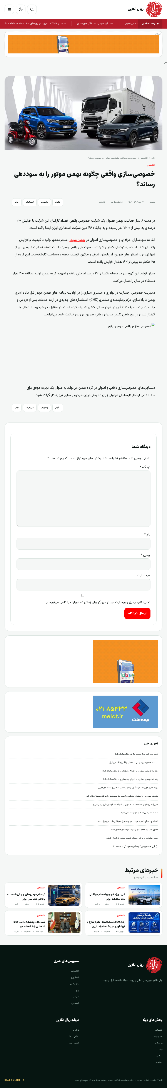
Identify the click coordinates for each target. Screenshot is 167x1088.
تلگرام (57, 202)
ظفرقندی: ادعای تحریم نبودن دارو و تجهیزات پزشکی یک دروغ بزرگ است (127, 821)
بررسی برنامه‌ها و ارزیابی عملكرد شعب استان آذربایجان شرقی (132, 838)
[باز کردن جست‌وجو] (32, 9)
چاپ (17, 202)
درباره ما (75, 1030)
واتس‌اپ (44, 202)
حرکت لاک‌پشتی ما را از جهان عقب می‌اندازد (139, 812)
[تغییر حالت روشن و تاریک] (20, 9)
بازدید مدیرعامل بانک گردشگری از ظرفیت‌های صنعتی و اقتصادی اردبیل (128, 787)
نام (147, 534)
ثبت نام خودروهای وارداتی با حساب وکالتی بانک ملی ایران (133, 762)
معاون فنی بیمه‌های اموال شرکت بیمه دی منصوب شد (134, 829)
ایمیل (145, 555)
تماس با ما (74, 1036)
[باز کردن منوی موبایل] (9, 9)
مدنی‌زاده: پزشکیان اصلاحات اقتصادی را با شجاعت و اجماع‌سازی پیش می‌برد (125, 804)
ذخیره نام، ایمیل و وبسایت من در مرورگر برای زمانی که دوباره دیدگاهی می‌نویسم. (98, 602)
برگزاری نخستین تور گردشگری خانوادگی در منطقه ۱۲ (135, 846)
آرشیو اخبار (74, 1043)
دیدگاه (145, 467)
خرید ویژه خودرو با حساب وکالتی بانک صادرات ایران (136, 754)
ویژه (77, 990)
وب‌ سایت (143, 575)
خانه (153, 158)
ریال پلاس (74, 983)
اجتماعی (75, 1003)
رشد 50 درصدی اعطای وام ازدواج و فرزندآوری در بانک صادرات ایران (130, 771)
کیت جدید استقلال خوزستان (105, 24)
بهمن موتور (77, 240)
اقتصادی (144, 158)
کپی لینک (30, 202)
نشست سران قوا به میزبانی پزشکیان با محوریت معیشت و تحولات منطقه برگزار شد (122, 796)
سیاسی (76, 996)
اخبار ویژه (75, 977)
